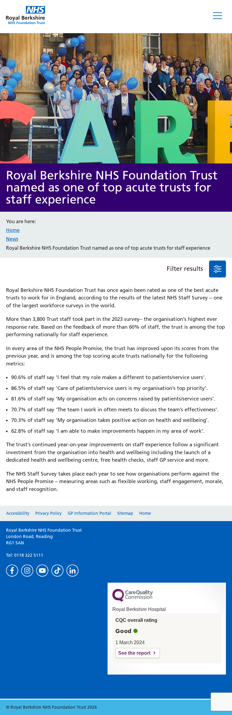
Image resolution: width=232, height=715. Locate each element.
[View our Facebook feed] (12, 571)
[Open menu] (217, 15)
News (12, 239)
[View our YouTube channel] (42, 571)
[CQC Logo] (132, 600)
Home (13, 230)
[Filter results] (217, 269)
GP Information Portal (89, 513)
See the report (134, 653)
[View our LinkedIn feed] (72, 571)
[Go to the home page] (25, 15)
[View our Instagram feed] (27, 571)
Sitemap (125, 513)
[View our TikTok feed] (57, 571)
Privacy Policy (48, 513)
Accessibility (17, 513)
